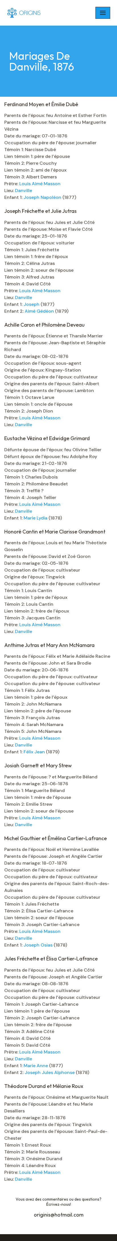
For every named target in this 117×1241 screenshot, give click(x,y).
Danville (23, 190)
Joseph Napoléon (43, 197)
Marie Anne (36, 1066)
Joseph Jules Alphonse (50, 1072)
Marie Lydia (36, 518)
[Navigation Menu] (102, 13)
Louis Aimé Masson (39, 184)
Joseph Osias (39, 945)
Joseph (32, 304)
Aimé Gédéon (40, 311)
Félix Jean (35, 752)
